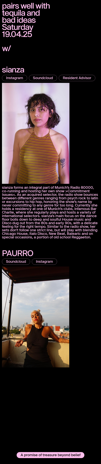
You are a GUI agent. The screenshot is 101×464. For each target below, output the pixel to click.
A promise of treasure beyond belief (50, 455)
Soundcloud (43, 78)
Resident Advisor (77, 78)
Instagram (14, 78)
